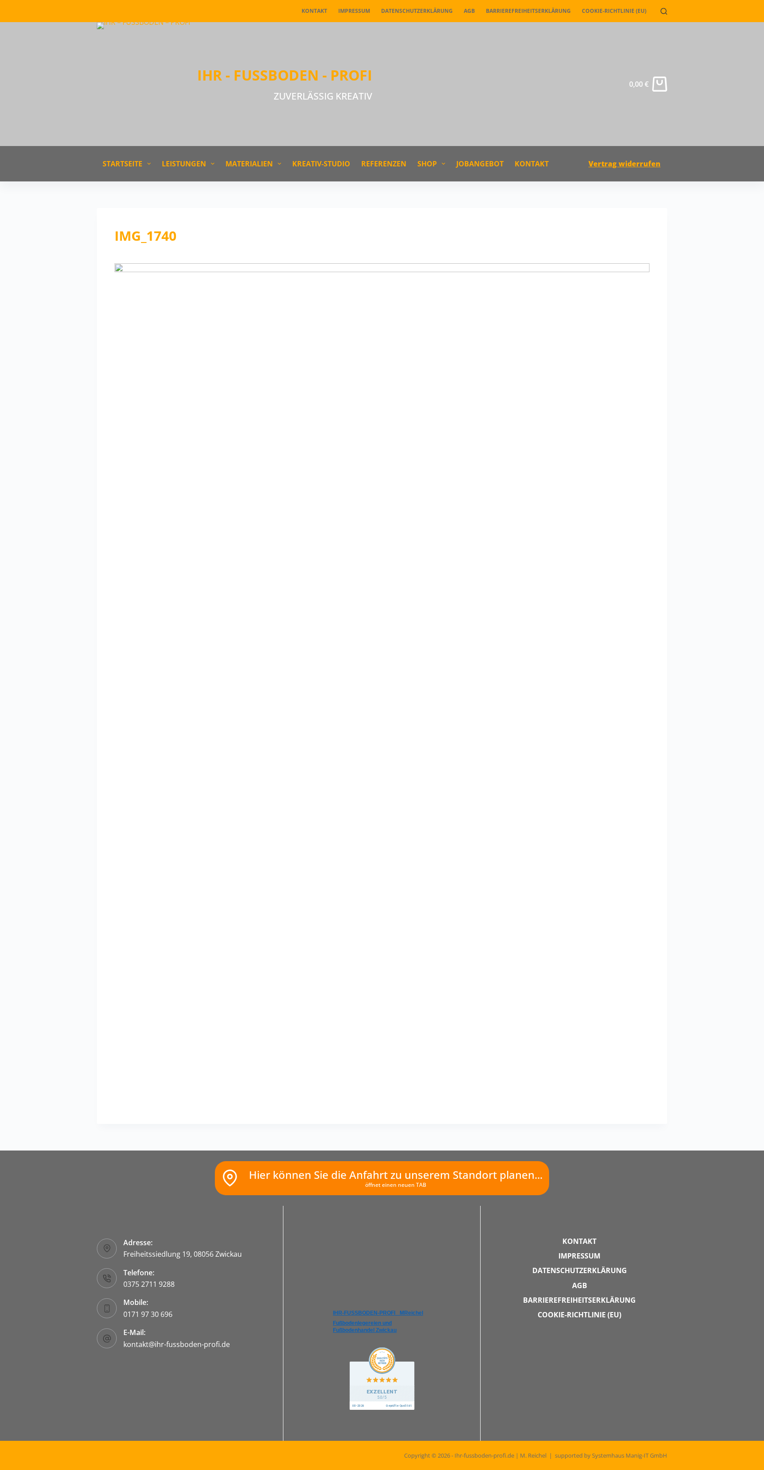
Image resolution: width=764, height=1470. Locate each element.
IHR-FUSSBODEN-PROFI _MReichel (378, 1313)
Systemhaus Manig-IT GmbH (629, 1455)
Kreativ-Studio (321, 164)
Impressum (354, 11)
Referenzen (383, 164)
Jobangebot (480, 164)
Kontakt (314, 11)
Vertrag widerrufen (624, 164)
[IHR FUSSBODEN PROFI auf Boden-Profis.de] (382, 1378)
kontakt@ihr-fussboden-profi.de (176, 1344)
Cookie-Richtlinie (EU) (614, 11)
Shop (427, 164)
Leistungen (184, 164)
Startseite (122, 164)
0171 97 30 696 (147, 1314)
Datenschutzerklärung (417, 11)
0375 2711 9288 (149, 1284)
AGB (469, 11)
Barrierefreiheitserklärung (528, 11)
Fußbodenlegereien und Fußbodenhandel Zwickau (365, 1326)
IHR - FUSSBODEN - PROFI (284, 75)
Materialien (249, 164)
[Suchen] (664, 11)
